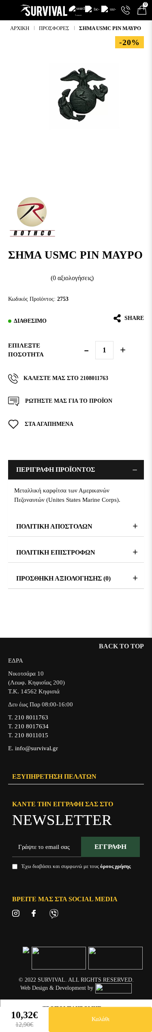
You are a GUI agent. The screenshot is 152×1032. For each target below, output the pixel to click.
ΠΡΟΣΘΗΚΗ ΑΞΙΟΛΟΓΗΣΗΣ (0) (63, 578)
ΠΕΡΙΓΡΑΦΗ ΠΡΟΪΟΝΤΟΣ (55, 469)
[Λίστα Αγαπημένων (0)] (93, 10)
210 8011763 (31, 717)
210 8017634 (32, 726)
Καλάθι (100, 1019)
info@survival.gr (36, 748)
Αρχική (19, 28)
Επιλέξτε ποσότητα (26, 350)
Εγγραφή (110, 847)
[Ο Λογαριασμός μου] (109, 10)
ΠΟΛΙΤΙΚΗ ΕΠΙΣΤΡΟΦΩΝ (55, 552)
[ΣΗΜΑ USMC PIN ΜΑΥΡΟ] (84, 96)
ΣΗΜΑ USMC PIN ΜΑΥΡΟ (110, 28)
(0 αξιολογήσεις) (72, 277)
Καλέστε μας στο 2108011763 (66, 378)
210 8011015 (31, 735)
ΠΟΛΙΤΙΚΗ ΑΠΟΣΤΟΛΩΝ (54, 526)
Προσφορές (54, 28)
